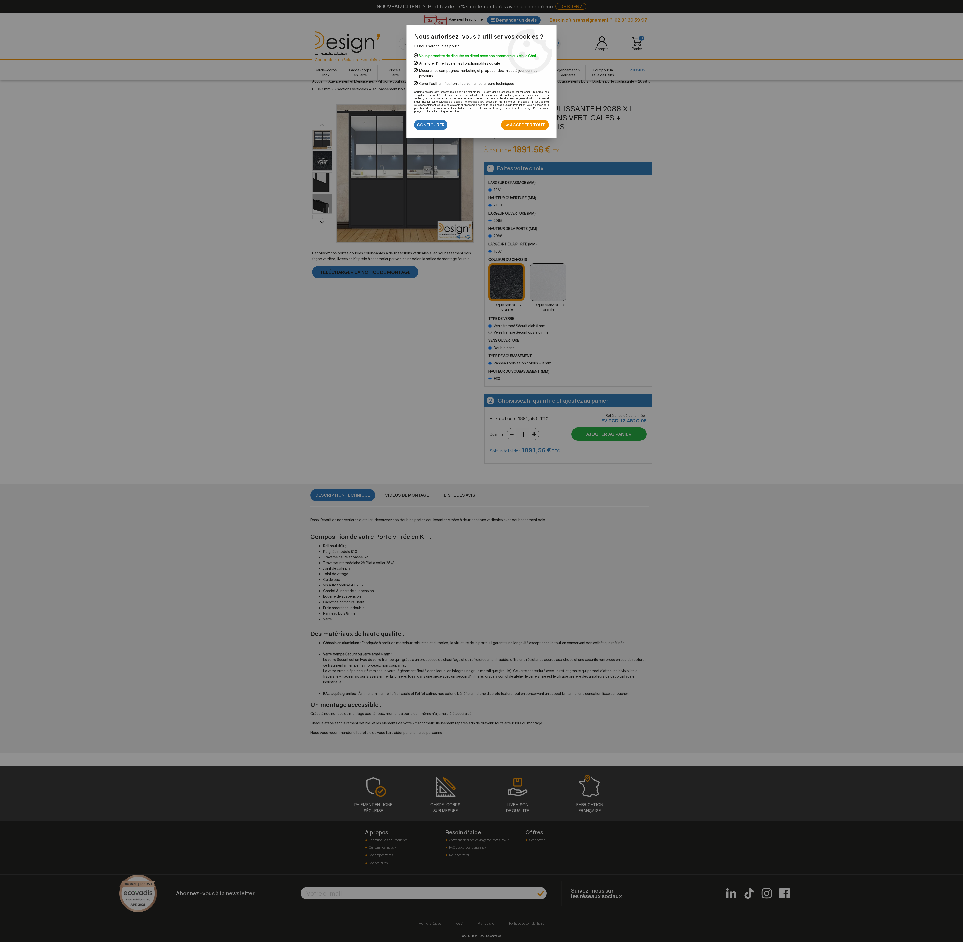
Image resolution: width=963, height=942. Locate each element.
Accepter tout (527, 124)
